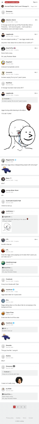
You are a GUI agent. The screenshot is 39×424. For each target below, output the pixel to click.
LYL (7, 250)
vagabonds (9, 34)
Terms (24, 418)
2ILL (7, 300)
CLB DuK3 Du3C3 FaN (13, 201)
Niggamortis (10, 160)
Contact (31, 418)
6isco (7, 178)
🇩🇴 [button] (15, 48)
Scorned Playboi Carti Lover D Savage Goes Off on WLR (21, 6)
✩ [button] (14, 211)
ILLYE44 (8, 389)
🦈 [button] (11, 178)
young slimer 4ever (12, 190)
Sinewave (9, 11)
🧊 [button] (15, 160)
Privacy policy (9, 418)
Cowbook (9, 279)
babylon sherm (11, 20)
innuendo (9, 72)
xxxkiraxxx (9, 211)
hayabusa (9, 289)
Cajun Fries (10, 312)
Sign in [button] (35, 2)
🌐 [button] (13, 289)
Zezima (8, 356)
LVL (7, 239)
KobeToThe (9, 48)
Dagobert (9, 62)
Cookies (18, 418)
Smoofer (9, 345)
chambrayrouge (11, 262)
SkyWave (9, 83)
